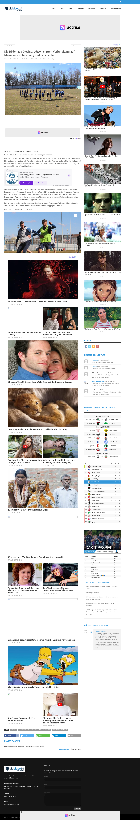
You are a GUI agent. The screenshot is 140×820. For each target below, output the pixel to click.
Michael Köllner (44, 730)
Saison (62, 9)
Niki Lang (34, 730)
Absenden (78, 808)
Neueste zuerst (64, 749)
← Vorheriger (9, 46)
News (53, 9)
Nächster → (76, 46)
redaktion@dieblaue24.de (11, 804)
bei (105, 375)
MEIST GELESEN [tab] (90, 582)
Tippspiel (103, 9)
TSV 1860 (13, 730)
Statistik (81, 9)
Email (46, 784)
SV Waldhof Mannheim (60, 730)
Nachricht (47, 792)
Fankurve (92, 9)
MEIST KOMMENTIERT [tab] (104, 582)
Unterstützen (116, 9)
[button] (11, 735)
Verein (71, 9)
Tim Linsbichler (24, 730)
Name (46, 776)
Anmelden (7, 2)
